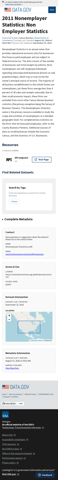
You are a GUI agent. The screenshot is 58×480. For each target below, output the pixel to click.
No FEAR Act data (10, 448)
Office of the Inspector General (17, 453)
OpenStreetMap (37, 340)
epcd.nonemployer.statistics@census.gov (25, 254)
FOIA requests (9, 444)
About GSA (7, 434)
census (14, 201)
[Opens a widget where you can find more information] (45, 475)
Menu (52, 10)
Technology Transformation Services (21, 427)
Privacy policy (9, 462)
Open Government (15, 394)
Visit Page (44, 159)
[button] (9, 315)
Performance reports (12, 458)
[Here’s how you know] (29, 3)
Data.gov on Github (10, 397)
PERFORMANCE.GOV (46, 394)
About (4, 394)
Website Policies (30, 394)
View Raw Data (12, 368)
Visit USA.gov (9, 474)
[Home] (17, 10)
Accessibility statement (13, 439)
